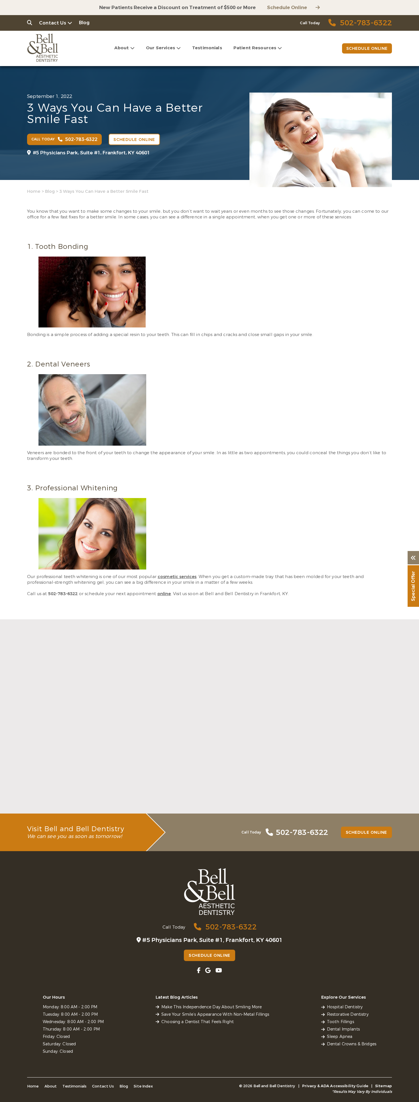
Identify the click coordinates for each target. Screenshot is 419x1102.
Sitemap (383, 1085)
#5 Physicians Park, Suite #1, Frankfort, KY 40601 (91, 152)
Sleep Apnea (340, 1036)
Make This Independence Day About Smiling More (75, 783)
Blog (84, 23)
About (121, 48)
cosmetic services (177, 576)
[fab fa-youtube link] (218, 970)
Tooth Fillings (340, 1022)
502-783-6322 (63, 594)
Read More (38, 796)
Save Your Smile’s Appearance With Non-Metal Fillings (205, 783)
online (164, 594)
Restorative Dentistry (348, 1014)
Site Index (143, 1086)
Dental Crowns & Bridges (351, 1044)
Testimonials (207, 48)
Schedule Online (287, 7)
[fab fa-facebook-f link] (199, 970)
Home (33, 191)
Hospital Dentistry (345, 1007)
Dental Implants (343, 1029)
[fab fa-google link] (208, 970)
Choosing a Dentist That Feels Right (322, 780)
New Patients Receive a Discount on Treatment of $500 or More (177, 7)
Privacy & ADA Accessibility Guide (335, 1085)
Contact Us (52, 23)
